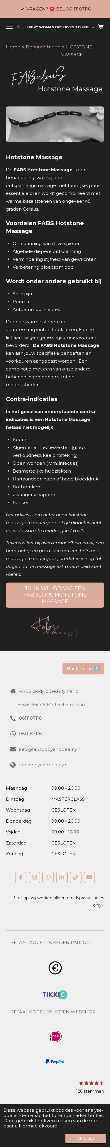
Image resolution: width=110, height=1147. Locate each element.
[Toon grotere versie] (55, 124)
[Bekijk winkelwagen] (100, 27)
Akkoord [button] (85, 1138)
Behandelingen (43, 47)
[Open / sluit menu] (9, 27)
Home (13, 47)
